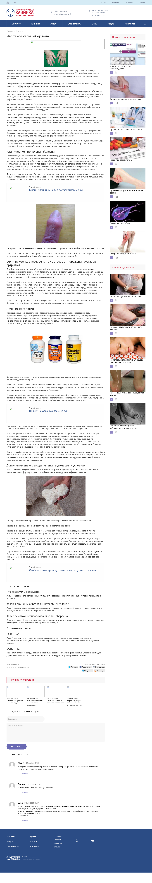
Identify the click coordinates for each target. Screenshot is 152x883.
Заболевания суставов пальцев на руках (15, 702)
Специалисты (74, 23)
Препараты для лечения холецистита (127, 129)
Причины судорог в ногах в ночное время (126, 191)
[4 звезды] (14, 667)
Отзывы (142, 2)
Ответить (24, 773)
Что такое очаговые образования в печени (55, 702)
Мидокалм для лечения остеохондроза (120, 67)
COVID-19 (16, 23)
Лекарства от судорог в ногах (123, 253)
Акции (111, 23)
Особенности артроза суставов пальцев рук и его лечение (63, 570)
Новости (115, 2)
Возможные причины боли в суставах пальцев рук (35, 703)
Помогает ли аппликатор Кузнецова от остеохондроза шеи (126, 361)
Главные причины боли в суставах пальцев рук (56, 190)
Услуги (53, 23)
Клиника (35, 23)
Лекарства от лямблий (120, 223)
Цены (94, 23)
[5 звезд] (16, 667)
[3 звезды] (12, 667)
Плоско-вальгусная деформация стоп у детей (127, 394)
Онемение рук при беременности (125, 296)
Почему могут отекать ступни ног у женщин (126, 328)
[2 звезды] (10, 667)
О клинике (102, 2)
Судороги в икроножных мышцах (125, 99)
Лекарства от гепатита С (121, 160)
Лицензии (129, 2)
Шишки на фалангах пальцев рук (48, 410)
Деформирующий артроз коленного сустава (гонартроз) (74, 703)
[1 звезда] (8, 667)
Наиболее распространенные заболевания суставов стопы (124, 426)
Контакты (130, 23)
